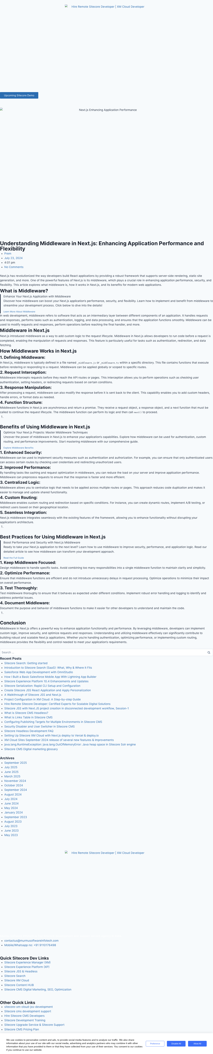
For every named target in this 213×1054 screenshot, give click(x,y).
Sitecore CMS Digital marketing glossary (31, 749)
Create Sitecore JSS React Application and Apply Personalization (47, 690)
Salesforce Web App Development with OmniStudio (38, 672)
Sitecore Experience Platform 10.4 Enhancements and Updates (46, 681)
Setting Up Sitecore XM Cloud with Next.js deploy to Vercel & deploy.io (51, 735)
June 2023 (11, 830)
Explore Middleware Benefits (18, 447)
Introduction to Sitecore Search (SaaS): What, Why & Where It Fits (48, 667)
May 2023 (11, 835)
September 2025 (15, 762)
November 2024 (15, 781)
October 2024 (13, 785)
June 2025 (11, 772)
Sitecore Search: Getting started (26, 663)
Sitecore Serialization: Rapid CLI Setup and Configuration (42, 685)
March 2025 (12, 776)
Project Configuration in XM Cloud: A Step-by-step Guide (42, 699)
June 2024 (11, 803)
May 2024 (11, 808)
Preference (155, 1044)
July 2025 (10, 767)
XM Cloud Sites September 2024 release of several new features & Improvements (59, 740)
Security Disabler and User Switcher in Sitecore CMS (39, 726)
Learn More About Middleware (19, 311)
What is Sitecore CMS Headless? (26, 713)
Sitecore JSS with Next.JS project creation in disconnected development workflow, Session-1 (66, 708)
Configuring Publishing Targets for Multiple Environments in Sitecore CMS (53, 722)
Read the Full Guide (13, 557)
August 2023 (13, 821)
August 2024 (13, 794)
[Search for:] (106, 652)
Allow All (197, 1044)
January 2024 (13, 812)
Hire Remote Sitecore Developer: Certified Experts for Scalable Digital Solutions (57, 704)
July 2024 (10, 799)
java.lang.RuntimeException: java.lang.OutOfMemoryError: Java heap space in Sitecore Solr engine (70, 744)
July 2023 (10, 826)
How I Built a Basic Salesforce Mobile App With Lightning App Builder (50, 676)
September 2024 (15, 789)
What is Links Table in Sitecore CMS (28, 717)
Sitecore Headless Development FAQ (28, 731)
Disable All (176, 1044)
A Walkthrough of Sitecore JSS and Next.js (32, 694)
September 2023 (15, 817)
